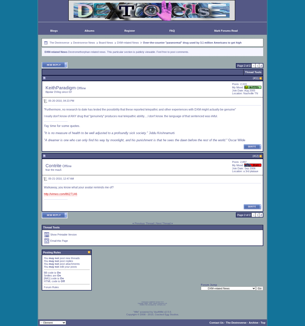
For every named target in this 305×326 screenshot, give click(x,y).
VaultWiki (158, 312)
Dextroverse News (84, 42)
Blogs (54, 30)
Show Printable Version (63, 234)
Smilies (48, 275)
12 (256, 156)
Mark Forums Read (226, 30)
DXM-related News (128, 42)
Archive (253, 322)
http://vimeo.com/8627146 (60, 194)
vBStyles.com (161, 305)
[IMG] (47, 278)
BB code (49, 272)
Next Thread (163, 223)
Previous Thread (144, 223)
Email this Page (59, 240)
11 (256, 78)
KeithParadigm (61, 87)
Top (263, 322)
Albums (89, 30)
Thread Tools (253, 72)
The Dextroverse (59, 42)
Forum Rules (51, 287)
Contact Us (216, 322)
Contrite (53, 165)
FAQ (172, 30)
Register (129, 30)
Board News (106, 42)
